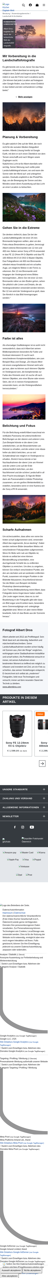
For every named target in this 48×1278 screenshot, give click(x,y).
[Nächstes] (42, 763)
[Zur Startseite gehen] (8, 7)
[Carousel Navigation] (25, 763)
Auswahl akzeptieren (11, 1270)
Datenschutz (19, 913)
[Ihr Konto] (30, 5)
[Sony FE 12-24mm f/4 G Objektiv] (17, 733)
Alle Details (22, 1143)
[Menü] (43, 5)
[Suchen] (23, 5)
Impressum (8, 913)
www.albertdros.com (12, 687)
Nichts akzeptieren (32, 1270)
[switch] (24, 965)
